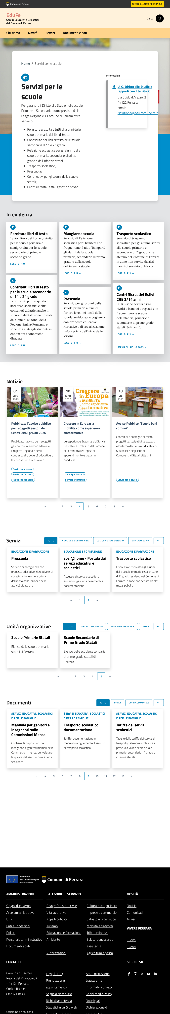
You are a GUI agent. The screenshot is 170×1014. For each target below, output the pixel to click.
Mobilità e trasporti (100, 926)
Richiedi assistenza (59, 1000)
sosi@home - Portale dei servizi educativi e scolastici (85, 563)
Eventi (131, 946)
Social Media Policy (99, 993)
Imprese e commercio (102, 912)
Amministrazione (20, 894)
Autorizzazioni (56, 952)
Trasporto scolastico (134, 234)
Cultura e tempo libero (102, 905)
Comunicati (135, 912)
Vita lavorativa (56, 912)
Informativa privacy (99, 987)
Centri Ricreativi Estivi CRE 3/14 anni (135, 296)
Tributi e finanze (97, 932)
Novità (33, 32)
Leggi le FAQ (54, 973)
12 (114, 776)
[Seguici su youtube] (149, 973)
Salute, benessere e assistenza (100, 943)
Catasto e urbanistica (101, 919)
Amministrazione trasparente (98, 977)
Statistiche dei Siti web (61, 1007)
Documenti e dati (75, 32)
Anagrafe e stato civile (61, 905)
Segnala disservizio (59, 993)
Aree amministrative (20, 912)
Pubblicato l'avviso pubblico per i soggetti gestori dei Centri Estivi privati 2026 (31, 428)
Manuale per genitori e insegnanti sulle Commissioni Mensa (30, 730)
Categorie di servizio (63, 894)
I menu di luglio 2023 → (132, 347)
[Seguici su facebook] (129, 973)
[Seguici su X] (142, 973)
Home (25, 63)
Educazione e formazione (63, 932)
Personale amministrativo (24, 939)
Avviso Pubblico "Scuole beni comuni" (136, 425)
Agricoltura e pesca (100, 952)
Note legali (93, 1000)
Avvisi (131, 919)
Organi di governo (18, 905)
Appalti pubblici (56, 919)
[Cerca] (160, 18)
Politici (10, 932)
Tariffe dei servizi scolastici (130, 727)
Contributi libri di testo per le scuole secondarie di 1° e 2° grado (30, 292)
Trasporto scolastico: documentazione (81, 727)
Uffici (9, 919)
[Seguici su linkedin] (155, 973)
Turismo (52, 926)
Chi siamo (13, 32)
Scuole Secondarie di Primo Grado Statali (81, 639)
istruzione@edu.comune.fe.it (138, 112)
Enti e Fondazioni (18, 926)
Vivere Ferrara (139, 928)
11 (105, 776)
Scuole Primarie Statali (30, 637)
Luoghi (131, 939)
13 (122, 776)
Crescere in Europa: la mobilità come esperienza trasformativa (82, 428)
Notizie (131, 905)
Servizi (50, 32)
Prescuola (71, 299)
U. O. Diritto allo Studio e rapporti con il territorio (135, 89)
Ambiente (53, 939)
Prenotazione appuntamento (56, 984)
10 (96, 776)
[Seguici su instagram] (135, 973)
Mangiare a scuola (78, 234)
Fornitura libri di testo (29, 234)
